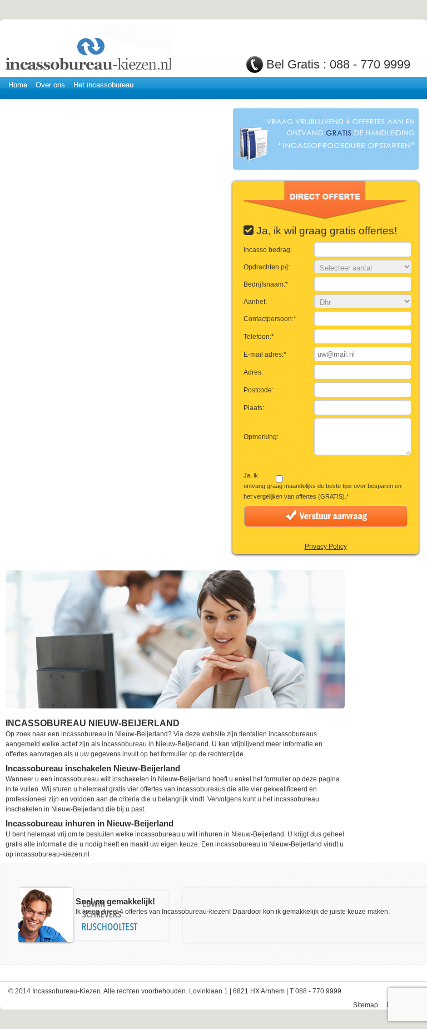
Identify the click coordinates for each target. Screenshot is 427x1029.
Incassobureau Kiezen (87, 48)
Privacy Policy (326, 546)
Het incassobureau (103, 85)
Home (17, 85)
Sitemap (365, 1005)
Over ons (50, 85)
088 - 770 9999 (370, 64)
